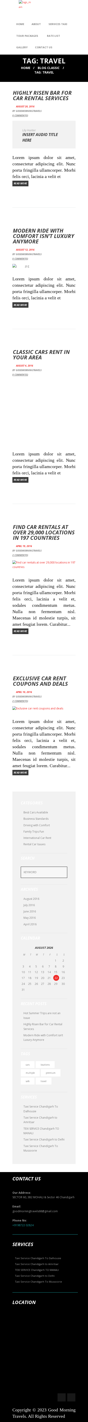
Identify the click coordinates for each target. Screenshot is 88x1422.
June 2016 (29, 911)
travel (43, 1081)
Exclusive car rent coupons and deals (40, 680)
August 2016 (31, 899)
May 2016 (29, 918)
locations (45, 1064)
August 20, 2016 (25, 106)
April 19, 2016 (24, 546)
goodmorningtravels (29, 111)
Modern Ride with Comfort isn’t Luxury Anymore (43, 236)
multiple (30, 1072)
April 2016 (30, 924)
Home (25, 68)
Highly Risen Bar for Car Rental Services (42, 95)
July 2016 (29, 905)
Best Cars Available (35, 812)
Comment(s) (20, 115)
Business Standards (36, 819)
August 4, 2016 (24, 365)
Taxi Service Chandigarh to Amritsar (37, 1264)
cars (28, 1064)
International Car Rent (37, 838)
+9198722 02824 (23, 1225)
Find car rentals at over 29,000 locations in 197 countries (44, 532)
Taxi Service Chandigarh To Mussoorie (38, 1281)
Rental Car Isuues (34, 844)
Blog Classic (49, 68)
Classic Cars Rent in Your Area (41, 354)
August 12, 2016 (25, 249)
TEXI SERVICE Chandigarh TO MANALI (37, 1270)
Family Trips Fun (33, 831)
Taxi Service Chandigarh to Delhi (44, 1139)
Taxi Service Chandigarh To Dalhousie (38, 1258)
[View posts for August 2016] (24, 947)
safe (28, 1081)
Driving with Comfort (36, 825)
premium (51, 1072)
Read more (20, 183)
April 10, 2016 (24, 692)
